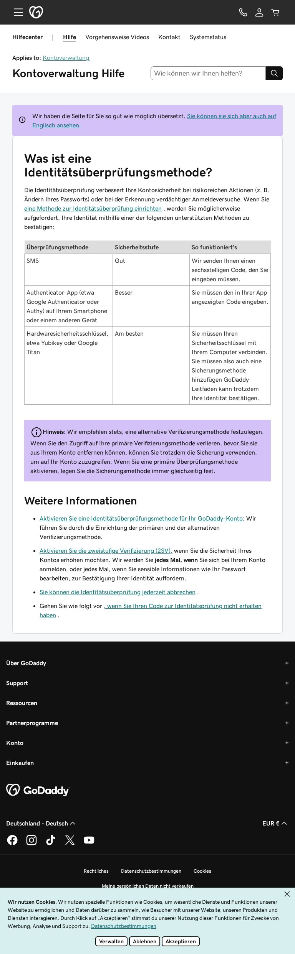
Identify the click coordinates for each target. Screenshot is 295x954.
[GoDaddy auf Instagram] (31, 844)
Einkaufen (20, 763)
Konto (14, 743)
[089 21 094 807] (243, 12)
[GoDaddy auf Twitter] (70, 844)
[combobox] (208, 73)
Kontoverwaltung (66, 57)
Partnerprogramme (32, 723)
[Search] (274, 73)
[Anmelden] (259, 12)
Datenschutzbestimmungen (151, 870)
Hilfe (69, 37)
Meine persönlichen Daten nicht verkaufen (148, 885)
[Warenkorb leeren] (275, 12)
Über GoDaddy (26, 663)
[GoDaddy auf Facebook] (12, 844)
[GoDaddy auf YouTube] (89, 844)
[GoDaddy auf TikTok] (51, 844)
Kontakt (169, 37)
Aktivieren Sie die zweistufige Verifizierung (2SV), (106, 550)
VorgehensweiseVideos (117, 37)
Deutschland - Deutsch (37, 823)
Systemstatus (208, 37)
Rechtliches (96, 870)
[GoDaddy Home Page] (38, 790)
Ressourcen (21, 703)
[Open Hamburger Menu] (15, 12)
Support (17, 683)
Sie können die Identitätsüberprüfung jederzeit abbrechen (118, 592)
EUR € (271, 823)
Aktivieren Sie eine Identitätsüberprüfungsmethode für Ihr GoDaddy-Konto (141, 518)
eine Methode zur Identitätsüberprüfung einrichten (93, 208)
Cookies (202, 870)
